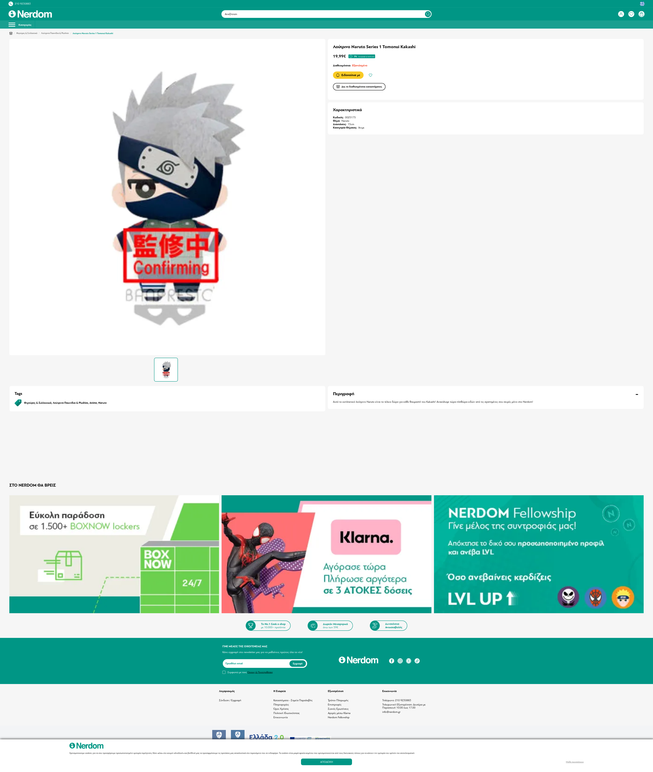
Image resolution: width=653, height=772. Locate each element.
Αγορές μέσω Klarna (339, 713)
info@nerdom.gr (391, 711)
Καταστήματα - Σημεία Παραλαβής (293, 700)
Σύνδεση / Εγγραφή (230, 700)
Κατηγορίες (24, 25)
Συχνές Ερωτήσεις (338, 708)
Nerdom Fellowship (338, 717)
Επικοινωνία (280, 717)
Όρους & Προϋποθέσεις (260, 672)
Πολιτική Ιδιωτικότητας (286, 713)
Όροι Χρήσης (281, 708)
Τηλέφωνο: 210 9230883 (396, 700)
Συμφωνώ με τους (250, 672)
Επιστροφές (334, 704)
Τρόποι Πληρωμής (338, 700)
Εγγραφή (298, 663)
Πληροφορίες (281, 704)
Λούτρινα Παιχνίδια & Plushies (55, 33)
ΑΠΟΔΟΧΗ (326, 761)
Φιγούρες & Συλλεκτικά (26, 33)
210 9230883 (23, 3)
